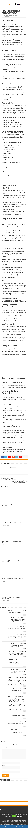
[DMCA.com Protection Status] (17, 816)
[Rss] (14, 818)
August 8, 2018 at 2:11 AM (21, 651)
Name (3, 760)
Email (3, 765)
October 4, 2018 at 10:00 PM (21, 713)
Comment (4, 747)
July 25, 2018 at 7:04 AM (21, 626)
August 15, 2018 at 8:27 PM (21, 669)
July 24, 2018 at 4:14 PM (22, 610)
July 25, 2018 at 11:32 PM (21, 617)
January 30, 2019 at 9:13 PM (21, 721)
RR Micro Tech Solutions (11, 814)
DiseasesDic (5, 15)
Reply (25, 614)
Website (3, 770)
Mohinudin (10, 721)
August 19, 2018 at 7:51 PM (21, 688)
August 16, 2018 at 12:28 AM (21, 677)
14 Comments (6, 16)
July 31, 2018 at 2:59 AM (21, 634)
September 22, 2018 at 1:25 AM (20, 696)
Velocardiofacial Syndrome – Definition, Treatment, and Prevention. (18, 482)
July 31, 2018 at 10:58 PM (21, 643)
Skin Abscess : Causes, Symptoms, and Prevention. (9, 478)
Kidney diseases (14, 15)
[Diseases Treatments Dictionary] (14, 3)
